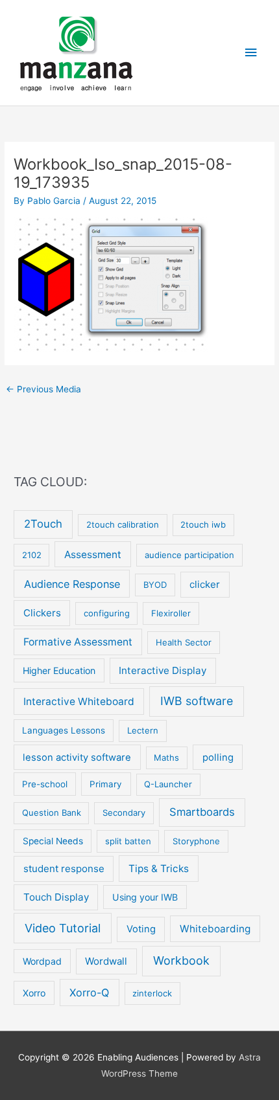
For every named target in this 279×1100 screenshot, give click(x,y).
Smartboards (202, 811)
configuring (107, 613)
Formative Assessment (77, 642)
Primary (106, 784)
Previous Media (43, 389)
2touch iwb (203, 524)
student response (63, 868)
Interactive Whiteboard (78, 701)
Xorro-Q (89, 992)
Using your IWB (145, 897)
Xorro (34, 992)
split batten (128, 841)
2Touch (43, 523)
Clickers (42, 613)
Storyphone (196, 841)
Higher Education (59, 670)
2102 (32, 555)
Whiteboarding (215, 929)
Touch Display (56, 897)
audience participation (189, 555)
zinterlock (152, 993)
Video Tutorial (63, 928)
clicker (204, 584)
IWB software (196, 701)
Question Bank (51, 812)
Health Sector (184, 642)
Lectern (142, 730)
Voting (141, 929)
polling (218, 757)
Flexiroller (171, 613)
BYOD (155, 584)
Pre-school (44, 784)
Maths (166, 757)
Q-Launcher (168, 784)
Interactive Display (162, 670)
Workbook (181, 960)
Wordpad (42, 961)
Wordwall (106, 961)
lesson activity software (77, 757)
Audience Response (72, 584)
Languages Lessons (63, 730)
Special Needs (53, 841)
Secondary (124, 812)
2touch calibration (122, 524)
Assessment (92, 554)
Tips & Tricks (158, 868)
